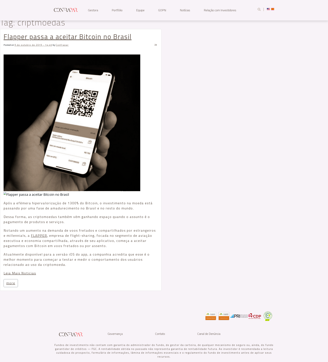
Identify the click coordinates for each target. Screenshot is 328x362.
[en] (268, 8)
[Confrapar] (66, 9)
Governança (115, 333)
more (10, 283)
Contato (160, 333)
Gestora (93, 10)
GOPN (162, 10)
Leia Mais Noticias (20, 273)
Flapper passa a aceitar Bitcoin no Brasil (68, 36)
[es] (272, 8)
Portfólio (117, 10)
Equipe (140, 10)
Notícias (185, 10)
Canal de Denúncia (208, 333)
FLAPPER (39, 235)
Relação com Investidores (220, 10)
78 (155, 44)
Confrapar (62, 45)
